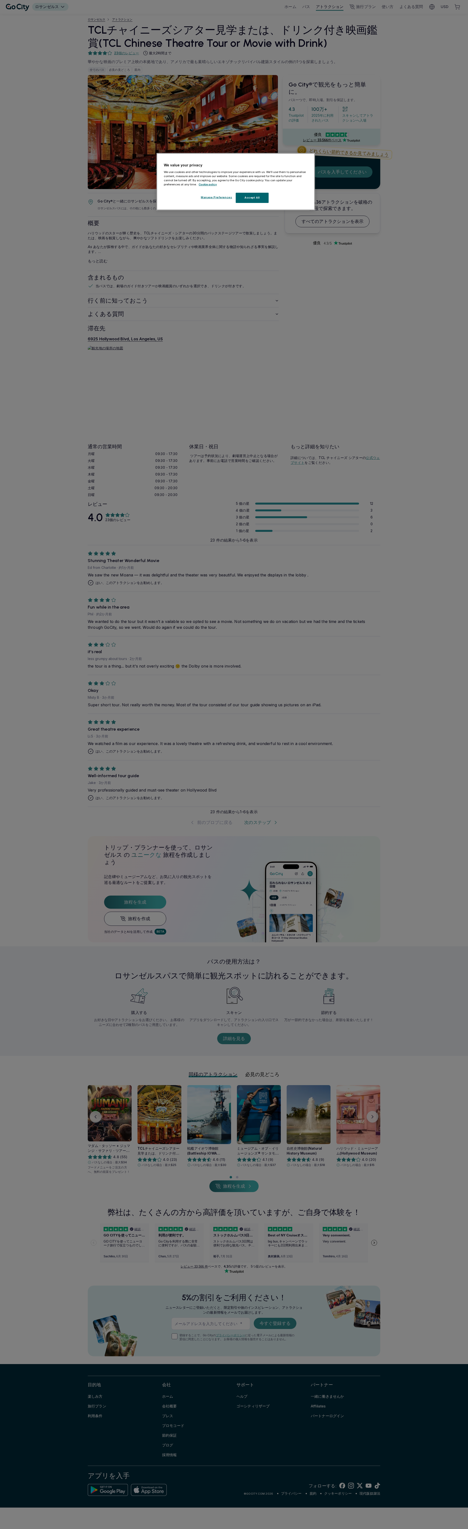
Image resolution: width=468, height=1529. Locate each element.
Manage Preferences (216, 197)
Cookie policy (208, 184)
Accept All (252, 197)
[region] (235, 181)
